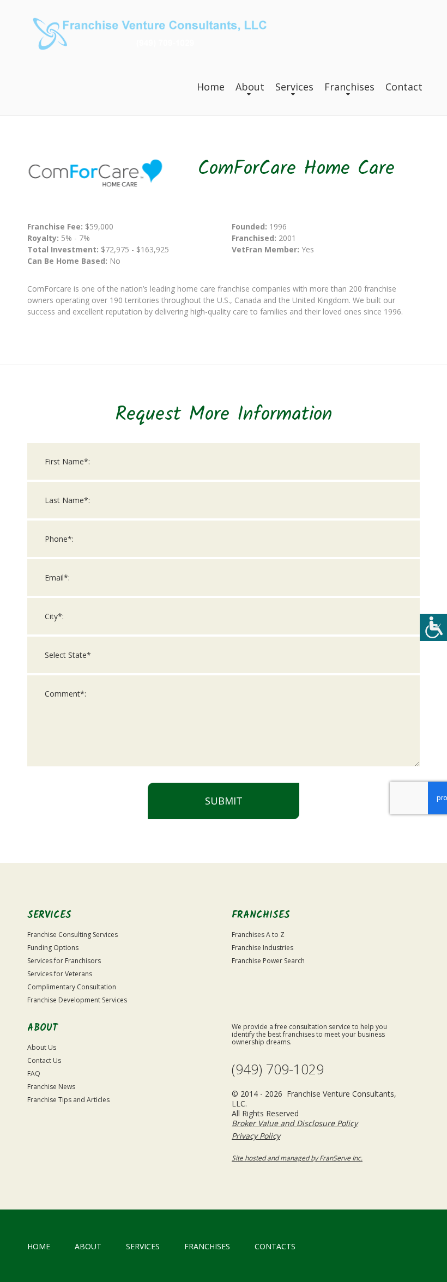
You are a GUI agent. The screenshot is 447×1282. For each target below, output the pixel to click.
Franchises (349, 86)
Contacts (275, 1246)
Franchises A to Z (258, 934)
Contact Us (44, 1060)
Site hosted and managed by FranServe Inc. (297, 1158)
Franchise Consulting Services (72, 934)
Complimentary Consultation (71, 986)
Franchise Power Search (268, 960)
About (249, 86)
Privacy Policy (256, 1135)
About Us (41, 1047)
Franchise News (51, 1086)
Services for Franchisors (64, 960)
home (38, 1246)
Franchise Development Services (77, 1000)
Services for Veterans (59, 973)
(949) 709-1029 (278, 1069)
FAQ (33, 1073)
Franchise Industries (262, 947)
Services (294, 86)
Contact (403, 86)
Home (211, 86)
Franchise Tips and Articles (68, 1099)
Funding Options (52, 947)
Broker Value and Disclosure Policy (295, 1123)
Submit (224, 800)
